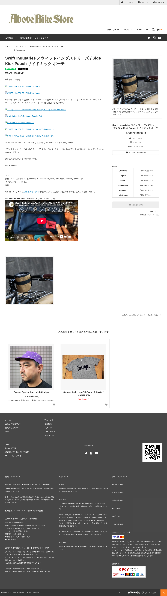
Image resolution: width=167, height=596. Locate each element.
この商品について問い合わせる (132, 315)
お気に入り (137, 142)
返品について (154, 211)
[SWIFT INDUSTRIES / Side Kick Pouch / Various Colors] (29, 129)
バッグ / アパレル (20, 46)
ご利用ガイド (11, 38)
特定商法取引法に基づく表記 (17, 452)
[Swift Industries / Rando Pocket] (19, 122)
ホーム (7, 46)
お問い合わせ (26, 38)
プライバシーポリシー (14, 456)
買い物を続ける (153, 315)
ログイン (143, 2)
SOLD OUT (137, 205)
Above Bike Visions (31, 192)
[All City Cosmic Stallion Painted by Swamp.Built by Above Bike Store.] (35, 109)
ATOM (13, 448)
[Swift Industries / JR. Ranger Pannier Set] (23, 116)
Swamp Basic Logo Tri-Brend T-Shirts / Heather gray (83, 393)
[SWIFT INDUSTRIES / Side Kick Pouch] (22, 86)
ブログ (8, 444)
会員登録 (159, 2)
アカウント (127, 2)
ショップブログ (42, 38)
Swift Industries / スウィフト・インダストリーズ (47, 46)
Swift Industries (19, 50)
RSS (7, 448)
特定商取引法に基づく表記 (149, 215)
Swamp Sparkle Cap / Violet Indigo (31, 392)
